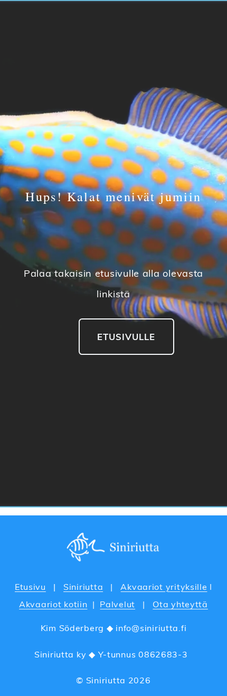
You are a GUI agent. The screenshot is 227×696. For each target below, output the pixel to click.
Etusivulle (126, 337)
